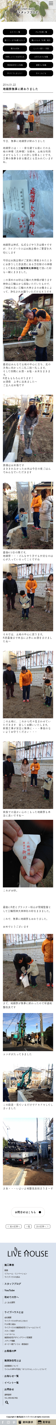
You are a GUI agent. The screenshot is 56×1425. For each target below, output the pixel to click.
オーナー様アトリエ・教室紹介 (16, 1344)
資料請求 (7, 1395)
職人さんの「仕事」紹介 (41, 40)
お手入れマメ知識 (41, 57)
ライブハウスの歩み (12, 1277)
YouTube (9, 1290)
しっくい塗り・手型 (41, 48)
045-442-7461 (13, 1398)
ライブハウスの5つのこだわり (16, 1321)
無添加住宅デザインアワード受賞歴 (18, 1337)
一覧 (28, 1226)
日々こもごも (41, 73)
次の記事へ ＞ (42, 1226)
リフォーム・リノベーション (15, 1274)
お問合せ (9, 1389)
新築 (6, 1270)
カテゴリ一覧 (15, 32)
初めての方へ (11, 1297)
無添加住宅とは (12, 1360)
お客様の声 (10, 1351)
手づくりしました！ (15, 73)
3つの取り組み (10, 1324)
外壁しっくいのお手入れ (14, 57)
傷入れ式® (15, 48)
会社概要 (7, 1317)
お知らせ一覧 (11, 1376)
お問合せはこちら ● (28, 1212)
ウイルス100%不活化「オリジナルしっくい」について (25, 1369)
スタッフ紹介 (9, 1331)
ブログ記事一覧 (41, 32)
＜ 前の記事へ (13, 1226)
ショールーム (9, 1334)
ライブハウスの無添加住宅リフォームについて (22, 1327)
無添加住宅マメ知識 (15, 65)
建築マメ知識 (41, 65)
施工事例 (9, 1265)
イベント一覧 (11, 1382)
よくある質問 (9, 1302)
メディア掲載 (9, 1341)
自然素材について (11, 1366)
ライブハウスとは (13, 1312)
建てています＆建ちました (15, 40)
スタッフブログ (12, 1284)
